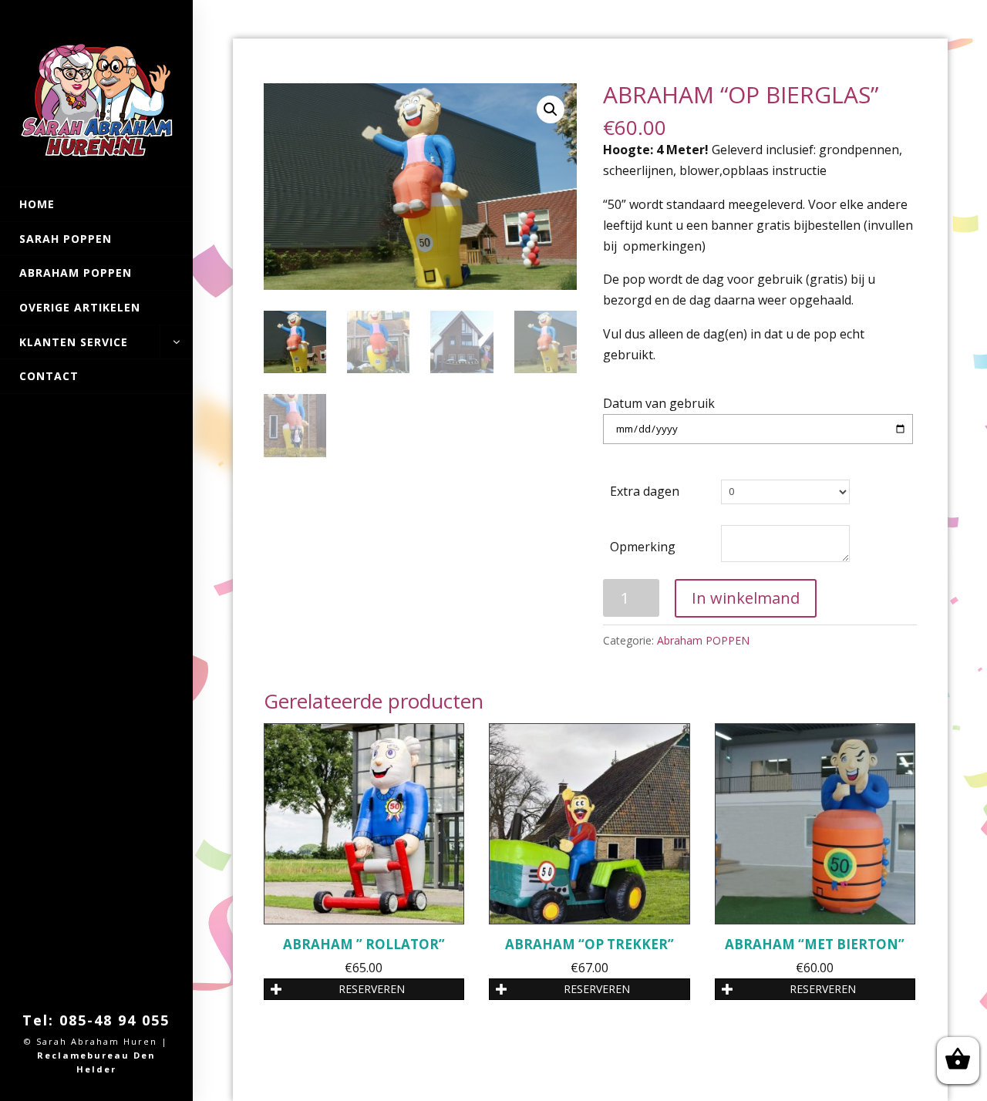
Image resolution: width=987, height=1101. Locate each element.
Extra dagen (644, 491)
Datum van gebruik (659, 403)
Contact (49, 376)
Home (37, 204)
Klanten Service (73, 342)
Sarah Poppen (65, 238)
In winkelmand (746, 598)
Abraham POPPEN (75, 272)
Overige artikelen (79, 307)
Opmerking (642, 546)
